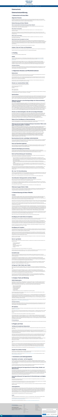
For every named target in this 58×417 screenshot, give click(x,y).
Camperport (25, 408)
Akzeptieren (44, 414)
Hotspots (25, 410)
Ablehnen (48, 414)
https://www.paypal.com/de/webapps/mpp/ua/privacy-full (32, 400)
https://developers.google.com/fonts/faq (29, 353)
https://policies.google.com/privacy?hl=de (40, 347)
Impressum (36, 408)
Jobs (24, 412)
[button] (56, 409)
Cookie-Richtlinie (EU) (37, 410)
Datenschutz (36, 409)
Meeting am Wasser (26, 409)
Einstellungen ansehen (54, 414)
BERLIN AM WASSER (29, 1)
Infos (24, 407)
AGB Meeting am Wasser (38, 407)
